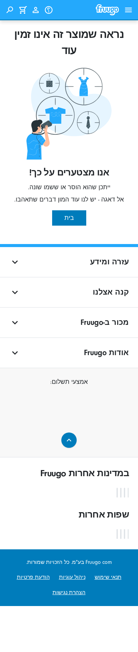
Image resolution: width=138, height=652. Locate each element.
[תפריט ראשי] (128, 9)
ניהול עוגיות (72, 577)
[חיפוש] (9, 9)
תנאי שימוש (108, 577)
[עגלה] (22, 9)
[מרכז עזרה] (48, 9)
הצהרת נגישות (69, 592)
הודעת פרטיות (33, 577)
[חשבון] (35, 9)
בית (69, 218)
